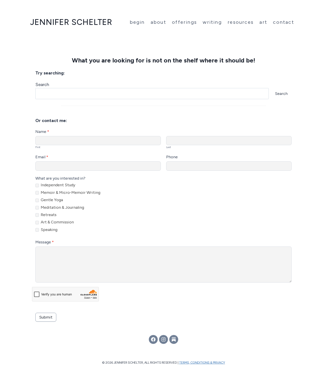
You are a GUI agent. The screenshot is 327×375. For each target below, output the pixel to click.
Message (44, 242)
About (158, 22)
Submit (45, 317)
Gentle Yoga (51, 199)
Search (42, 84)
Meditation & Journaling (62, 207)
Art (263, 22)
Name (42, 131)
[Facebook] (153, 339)
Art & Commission (57, 222)
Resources (241, 22)
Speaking (48, 229)
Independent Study (57, 184)
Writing (212, 22)
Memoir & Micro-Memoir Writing (70, 192)
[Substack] (173, 339)
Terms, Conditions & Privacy (202, 363)
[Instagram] (163, 339)
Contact (283, 22)
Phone (172, 156)
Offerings (184, 22)
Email (41, 156)
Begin (137, 22)
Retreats (48, 214)
